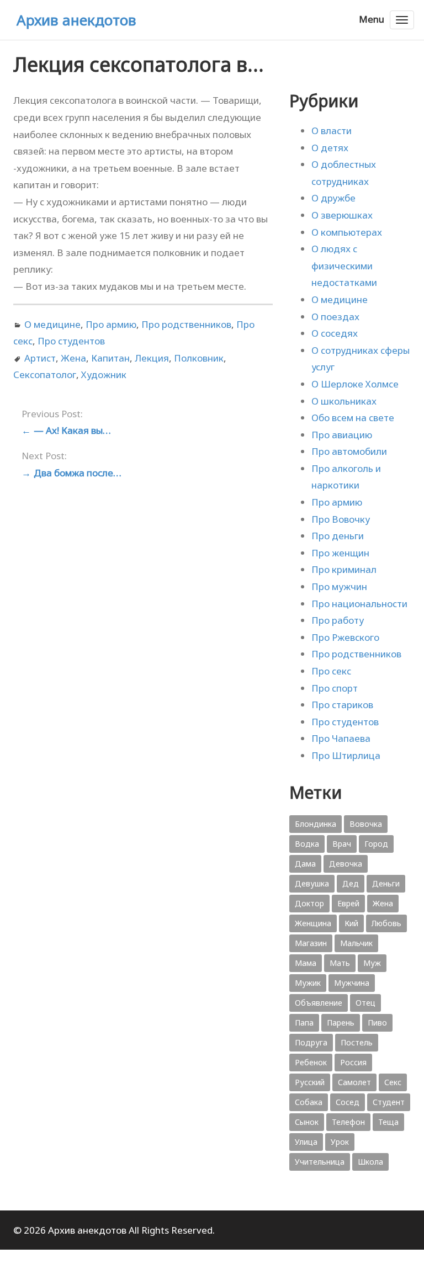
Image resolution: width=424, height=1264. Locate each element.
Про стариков (342, 704)
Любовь (386, 923)
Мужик (308, 983)
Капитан (110, 358)
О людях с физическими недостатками (344, 265)
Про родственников (186, 324)
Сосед (347, 1102)
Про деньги (337, 535)
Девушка (312, 883)
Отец (365, 1002)
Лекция (152, 358)
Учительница (319, 1161)
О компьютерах (346, 232)
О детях (329, 147)
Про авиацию (341, 434)
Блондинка (315, 824)
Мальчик (356, 943)
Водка (307, 843)
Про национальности (359, 603)
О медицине (52, 324)
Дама (305, 863)
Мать (340, 963)
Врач (341, 843)
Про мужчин (339, 586)
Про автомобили (349, 451)
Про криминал (344, 569)
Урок (340, 1141)
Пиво (377, 1022)
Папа (304, 1022)
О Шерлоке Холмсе (355, 384)
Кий (351, 923)
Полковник (199, 358)
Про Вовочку (340, 519)
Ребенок (311, 1062)
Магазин (311, 943)
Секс (392, 1082)
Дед (350, 883)
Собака (308, 1102)
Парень (340, 1022)
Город (376, 843)
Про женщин (340, 552)
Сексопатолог (44, 374)
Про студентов (71, 340)
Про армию (111, 324)
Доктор (309, 903)
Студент (389, 1102)
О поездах (335, 316)
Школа (370, 1161)
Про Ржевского (345, 637)
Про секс (331, 671)
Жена (73, 358)
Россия (353, 1062)
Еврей (348, 903)
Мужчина (351, 983)
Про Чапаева (340, 738)
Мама (305, 963)
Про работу (337, 620)
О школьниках (344, 401)
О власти (331, 130)
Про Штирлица (345, 755)
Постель (357, 1042)
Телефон (348, 1122)
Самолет (354, 1082)
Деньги (386, 883)
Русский (310, 1082)
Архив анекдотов (76, 20)
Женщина (313, 923)
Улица (306, 1141)
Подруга (311, 1042)
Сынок (307, 1122)
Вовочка (365, 824)
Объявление (318, 1002)
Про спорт (334, 688)
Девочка (345, 863)
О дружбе (333, 198)
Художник (103, 374)
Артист (40, 358)
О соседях (334, 333)
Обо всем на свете (352, 417)
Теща (388, 1122)
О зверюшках (342, 215)
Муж (372, 963)
